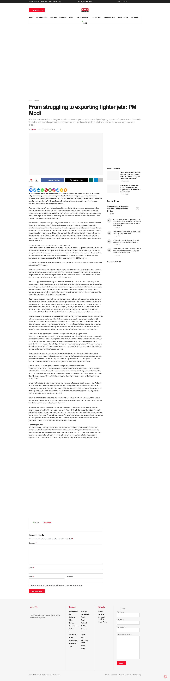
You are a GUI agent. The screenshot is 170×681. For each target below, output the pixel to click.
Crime (71, 620)
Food (70, 632)
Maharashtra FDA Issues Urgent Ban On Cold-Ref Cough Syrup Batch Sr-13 (127, 233)
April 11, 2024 (44, 129)
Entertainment (73, 626)
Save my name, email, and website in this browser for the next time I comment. (57, 585)
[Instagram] (54, 190)
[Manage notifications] (165, 676)
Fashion (71, 629)
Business (72, 617)
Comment (33, 543)
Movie (83, 617)
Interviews (72, 644)
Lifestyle (84, 611)
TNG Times (36, 674)
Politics (83, 626)
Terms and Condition (46, 1)
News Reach (56, 674)
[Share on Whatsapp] (91, 180)
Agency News (73, 611)
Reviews (84, 629)
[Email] (50, 190)
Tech (82, 638)
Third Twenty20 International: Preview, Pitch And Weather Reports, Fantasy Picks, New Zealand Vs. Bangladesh (130, 175)
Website (70, 577)
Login (118, 1)
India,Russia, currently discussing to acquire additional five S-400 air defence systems (126, 241)
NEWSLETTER (37, 10)
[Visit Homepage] (85, 10)
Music (83, 620)
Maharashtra (85, 614)
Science (83, 632)
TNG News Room (84, 642)
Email (31, 577)
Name (31, 568)
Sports (83, 635)
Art (70, 614)
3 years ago (125, 181)
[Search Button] (140, 1)
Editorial (36, 100)
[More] (65, 190)
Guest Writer (73, 635)
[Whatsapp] (42, 190)
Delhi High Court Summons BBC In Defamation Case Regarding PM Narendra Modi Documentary (130, 188)
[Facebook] (31, 190)
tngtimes (33, 129)
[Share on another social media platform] (100, 180)
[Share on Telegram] (96, 180)
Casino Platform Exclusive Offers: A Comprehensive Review (117, 208)
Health (71, 638)
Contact (31, 1)
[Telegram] (57, 190)
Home (30, 100)
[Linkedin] (38, 190)
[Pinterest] (46, 190)
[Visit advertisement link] (85, 63)
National (84, 623)
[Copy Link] (61, 190)
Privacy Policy (57, 1)
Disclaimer (37, 1)
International (73, 641)
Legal (71, 646)
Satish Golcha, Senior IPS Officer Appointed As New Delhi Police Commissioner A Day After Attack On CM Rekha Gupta (127, 250)
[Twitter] (34, 190)
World (83, 648)
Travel (83, 645)
